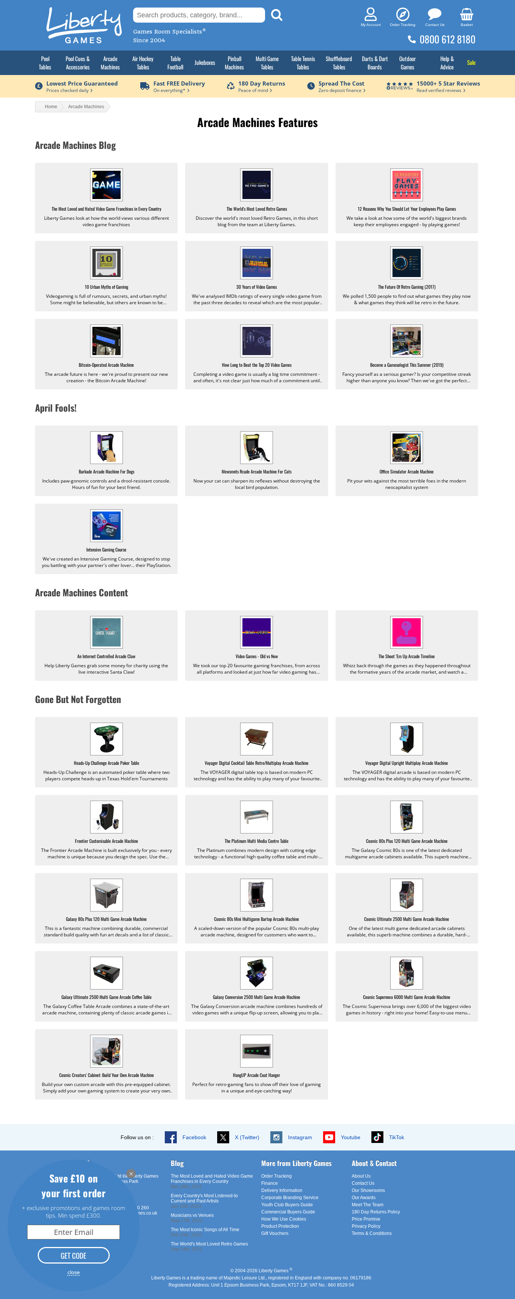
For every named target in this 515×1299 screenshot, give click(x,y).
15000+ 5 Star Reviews (448, 83)
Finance (269, 1183)
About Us (361, 1176)
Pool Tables (45, 62)
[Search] (277, 15)
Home (51, 106)
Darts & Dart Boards (375, 62)
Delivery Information (281, 1190)
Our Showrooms (368, 1190)
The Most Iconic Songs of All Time (205, 1229)
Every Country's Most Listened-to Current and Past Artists (204, 1198)
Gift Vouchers (274, 1233)
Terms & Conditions (372, 1233)
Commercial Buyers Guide (288, 1212)
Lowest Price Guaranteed (82, 83)
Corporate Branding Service (290, 1197)
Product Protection (280, 1226)
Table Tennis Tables (303, 62)
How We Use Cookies (283, 1219)
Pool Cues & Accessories (78, 62)
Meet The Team (367, 1204)
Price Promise (366, 1219)
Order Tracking (276, 1176)
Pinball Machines (234, 62)
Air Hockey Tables (142, 62)
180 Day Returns (261, 83)
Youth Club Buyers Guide (287, 1204)
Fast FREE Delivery (179, 83)
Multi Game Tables (267, 62)
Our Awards (364, 1197)
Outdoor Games (407, 62)
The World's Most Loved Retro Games (209, 1244)
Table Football (175, 62)
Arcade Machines (110, 62)
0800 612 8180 (447, 39)
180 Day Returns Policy (376, 1212)
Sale (471, 62)
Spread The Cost (342, 83)
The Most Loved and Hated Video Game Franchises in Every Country (212, 1178)
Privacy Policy (366, 1226)
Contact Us (363, 1183)
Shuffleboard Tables (339, 62)
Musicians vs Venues (192, 1215)
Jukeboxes (205, 62)
